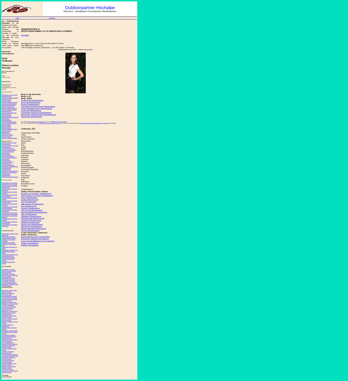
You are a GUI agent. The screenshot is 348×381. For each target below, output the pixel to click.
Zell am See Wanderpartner (32, 210)
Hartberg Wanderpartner (30, 222)
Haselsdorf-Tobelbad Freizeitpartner (35, 239)
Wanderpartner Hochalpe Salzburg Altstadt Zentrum (9, 237)
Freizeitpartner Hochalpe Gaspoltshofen (9, 195)
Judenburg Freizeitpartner (10, 171)
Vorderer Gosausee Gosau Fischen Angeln (9, 306)
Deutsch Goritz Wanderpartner (6, 100)
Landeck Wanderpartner (30, 208)
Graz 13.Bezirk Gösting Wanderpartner (9, 110)
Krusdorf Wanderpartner (9, 129)
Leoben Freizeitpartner (9, 150)
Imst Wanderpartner (29, 202)
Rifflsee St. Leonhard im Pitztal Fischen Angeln (9, 311)
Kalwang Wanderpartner (9, 138)
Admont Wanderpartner (9, 113)
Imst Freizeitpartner (8, 151)
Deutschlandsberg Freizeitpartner (7, 162)
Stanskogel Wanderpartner (31, 117)
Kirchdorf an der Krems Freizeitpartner (9, 143)
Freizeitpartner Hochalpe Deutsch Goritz (9, 201)
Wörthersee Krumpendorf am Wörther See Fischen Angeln (10, 332)
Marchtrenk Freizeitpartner (10, 177)
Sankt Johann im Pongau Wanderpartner (37, 196)
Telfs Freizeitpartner (8, 165)
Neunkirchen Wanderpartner (32, 225)
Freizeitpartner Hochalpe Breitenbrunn (9, 186)
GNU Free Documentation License (49, 123)
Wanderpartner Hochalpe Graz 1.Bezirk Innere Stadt (10, 255)
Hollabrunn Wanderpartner (31, 216)
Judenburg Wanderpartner (31, 220)
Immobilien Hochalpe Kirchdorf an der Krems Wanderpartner (9, 271)
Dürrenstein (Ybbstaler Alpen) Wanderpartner (38, 115)
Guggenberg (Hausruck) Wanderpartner (36, 113)
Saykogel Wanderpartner (30, 102)
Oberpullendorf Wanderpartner (32, 218)
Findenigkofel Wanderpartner (32, 100)
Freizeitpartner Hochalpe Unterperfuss (9, 222)
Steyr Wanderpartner (29, 198)
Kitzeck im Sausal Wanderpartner (7, 135)
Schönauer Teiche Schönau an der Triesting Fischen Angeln (10, 371)
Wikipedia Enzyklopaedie (59, 121)
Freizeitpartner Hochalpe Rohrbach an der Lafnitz (9, 183)
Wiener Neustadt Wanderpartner (33, 229)
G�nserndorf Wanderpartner (32, 204)
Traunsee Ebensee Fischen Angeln (8, 361)
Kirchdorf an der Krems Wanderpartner (36, 194)
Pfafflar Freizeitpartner (30, 245)
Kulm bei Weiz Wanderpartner (6, 126)
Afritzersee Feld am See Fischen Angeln (9, 291)
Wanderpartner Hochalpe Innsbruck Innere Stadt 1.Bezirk (8, 259)
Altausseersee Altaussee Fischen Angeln (9, 340)
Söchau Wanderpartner (9, 104)
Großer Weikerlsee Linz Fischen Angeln (9, 364)
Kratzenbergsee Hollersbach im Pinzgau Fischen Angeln (9, 315)
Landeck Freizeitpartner (9, 157)
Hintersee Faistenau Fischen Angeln (8, 294)
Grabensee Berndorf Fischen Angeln (8, 346)
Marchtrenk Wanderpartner (31, 227)
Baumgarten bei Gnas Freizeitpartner (35, 237)
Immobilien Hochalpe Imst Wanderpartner (10, 285)
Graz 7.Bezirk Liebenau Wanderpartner (9, 123)
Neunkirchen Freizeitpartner (6, 174)
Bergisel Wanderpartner (30, 104)
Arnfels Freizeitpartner (29, 243)
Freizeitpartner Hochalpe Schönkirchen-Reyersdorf (10, 213)
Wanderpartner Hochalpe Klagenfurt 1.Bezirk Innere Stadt (9, 244)
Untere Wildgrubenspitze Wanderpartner (36, 109)
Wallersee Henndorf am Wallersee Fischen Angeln (10, 303)
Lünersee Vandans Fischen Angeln (8, 308)
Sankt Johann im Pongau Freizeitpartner (10, 146)
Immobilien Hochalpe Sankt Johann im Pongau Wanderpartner (10, 275)
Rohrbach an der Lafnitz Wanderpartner (9, 95)
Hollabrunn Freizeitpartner (10, 166)
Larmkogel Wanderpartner (31, 111)
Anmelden (52, 18)
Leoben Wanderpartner (30, 200)
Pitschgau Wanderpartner (10, 98)
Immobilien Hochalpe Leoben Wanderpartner (9, 282)
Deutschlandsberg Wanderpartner (34, 212)
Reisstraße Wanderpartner (10, 117)
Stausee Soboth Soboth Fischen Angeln (9, 319)
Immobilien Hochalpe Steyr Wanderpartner (8, 279)
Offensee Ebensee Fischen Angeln (8, 352)
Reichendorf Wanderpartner (6, 119)
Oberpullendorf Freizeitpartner (6, 168)
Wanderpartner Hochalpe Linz (10, 250)
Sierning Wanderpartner (30, 231)
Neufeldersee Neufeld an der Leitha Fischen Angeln (10, 355)
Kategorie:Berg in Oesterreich (36, 121)
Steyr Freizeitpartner (8, 148)
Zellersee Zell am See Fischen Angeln (8, 367)
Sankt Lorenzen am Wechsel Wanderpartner (9, 107)
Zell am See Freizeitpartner (6, 159)
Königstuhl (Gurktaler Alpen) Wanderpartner (38, 107)
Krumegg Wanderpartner (9, 102)
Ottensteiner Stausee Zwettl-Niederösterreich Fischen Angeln (9, 336)
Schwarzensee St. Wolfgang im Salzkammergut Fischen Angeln (9, 327)
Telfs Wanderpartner (29, 214)
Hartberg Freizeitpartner (9, 172)
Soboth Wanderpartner (9, 121)
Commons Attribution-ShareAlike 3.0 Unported (94, 123)
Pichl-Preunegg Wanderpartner (7, 115)
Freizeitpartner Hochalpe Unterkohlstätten (9, 207)
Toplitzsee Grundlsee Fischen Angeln (8, 358)
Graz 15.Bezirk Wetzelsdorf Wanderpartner (6, 132)
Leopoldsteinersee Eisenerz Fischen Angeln (9, 343)
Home (17, 18)
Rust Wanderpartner (29, 206)
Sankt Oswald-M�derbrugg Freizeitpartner (38, 241)
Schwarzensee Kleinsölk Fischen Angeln (9, 300)
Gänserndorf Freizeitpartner (6, 153)
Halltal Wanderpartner (8, 105)
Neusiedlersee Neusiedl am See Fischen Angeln (9, 297)
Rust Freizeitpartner (8, 156)
